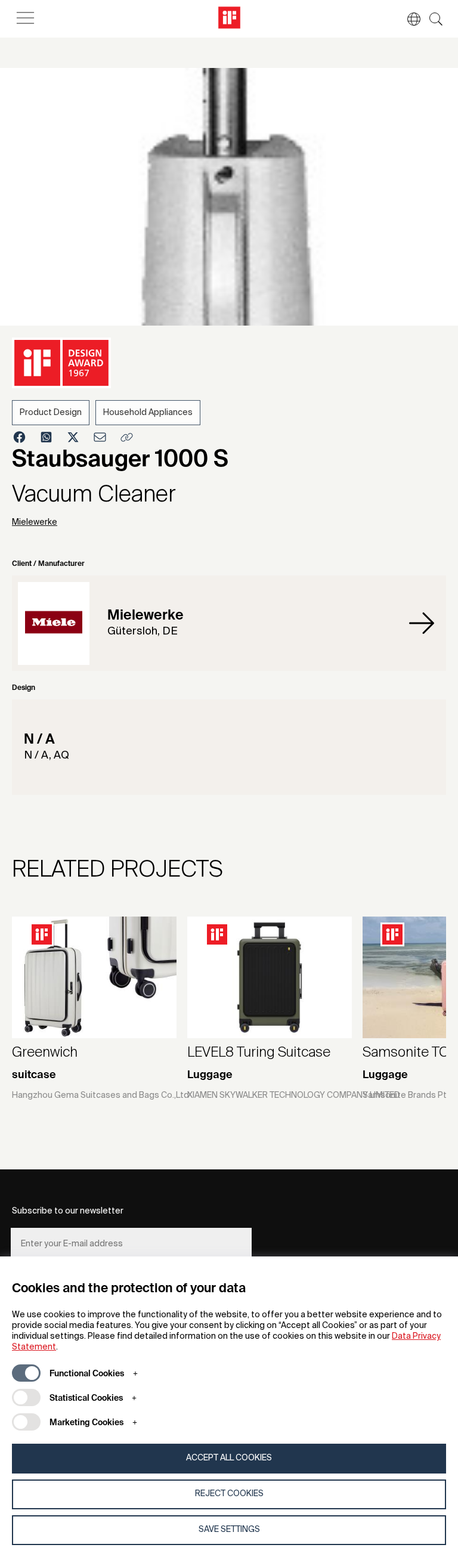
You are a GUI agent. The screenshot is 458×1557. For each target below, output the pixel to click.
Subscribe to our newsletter (67, 1211)
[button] (407, 19)
